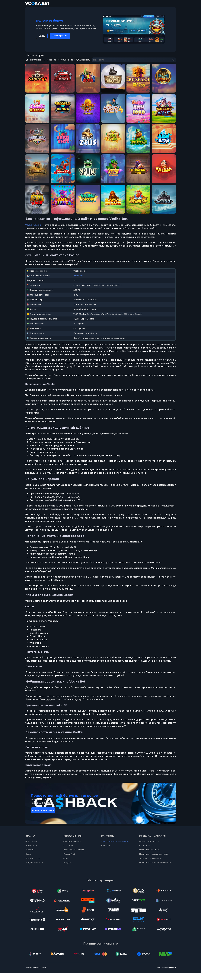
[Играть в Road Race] (37, 199)
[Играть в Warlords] (37, 138)
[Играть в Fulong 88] (163, 78)
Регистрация (59, 35)
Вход (42, 35)
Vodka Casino (33, 225)
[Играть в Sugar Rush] (138, 108)
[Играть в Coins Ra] (87, 108)
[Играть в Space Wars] (87, 168)
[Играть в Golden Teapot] (163, 168)
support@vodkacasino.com (114, 841)
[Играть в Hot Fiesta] (62, 199)
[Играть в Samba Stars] (113, 168)
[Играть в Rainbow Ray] (138, 138)
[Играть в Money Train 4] (113, 108)
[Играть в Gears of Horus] (62, 108)
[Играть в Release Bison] (113, 199)
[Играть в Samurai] (37, 78)
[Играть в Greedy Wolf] (163, 108)
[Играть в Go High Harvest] (138, 199)
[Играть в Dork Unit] (62, 138)
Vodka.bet (78, 275)
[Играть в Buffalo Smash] (138, 78)
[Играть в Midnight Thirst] (62, 78)
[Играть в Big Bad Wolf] (113, 78)
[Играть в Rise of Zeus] (87, 138)
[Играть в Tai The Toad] (113, 138)
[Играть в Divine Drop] (87, 199)
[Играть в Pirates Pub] (138, 168)
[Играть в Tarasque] (37, 168)
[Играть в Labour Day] (62, 168)
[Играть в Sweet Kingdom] (37, 108)
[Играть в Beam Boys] (163, 138)
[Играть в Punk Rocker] (87, 78)
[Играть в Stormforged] (163, 199)
